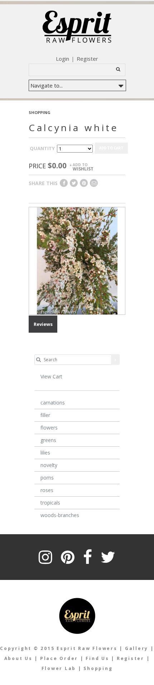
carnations (52, 402)
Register (87, 58)
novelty (48, 465)
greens (48, 440)
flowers (49, 427)
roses (46, 490)
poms (47, 477)
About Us (18, 658)
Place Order (59, 658)
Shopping (97, 668)
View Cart (51, 376)
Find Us (97, 658)
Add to (83, 166)
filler (45, 415)
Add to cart (111, 147)
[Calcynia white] (77, 260)
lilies (45, 452)
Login (62, 58)
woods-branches (59, 515)
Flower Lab (60, 668)
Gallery (136, 648)
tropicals (50, 502)
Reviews (43, 324)
